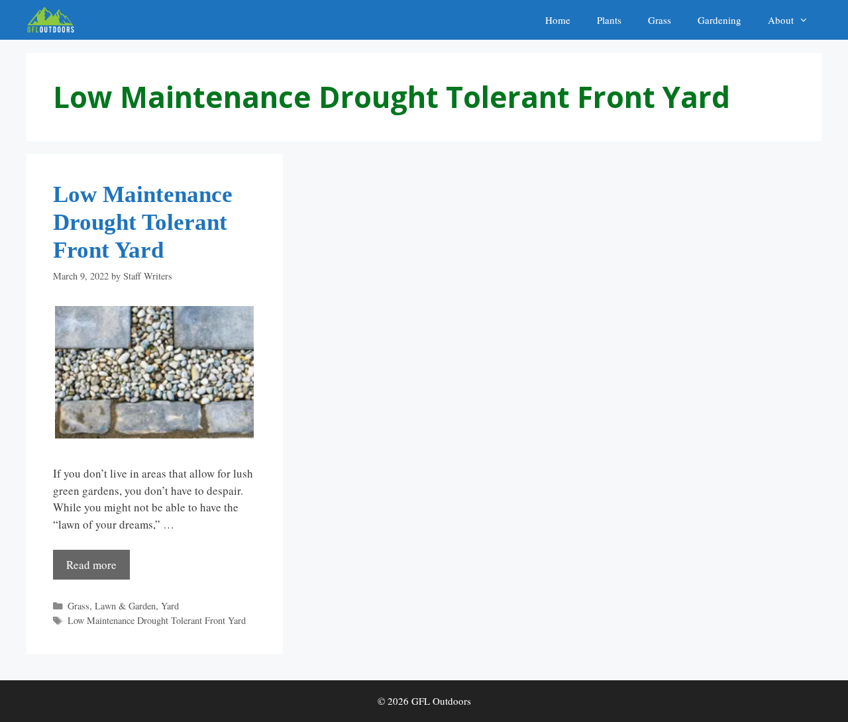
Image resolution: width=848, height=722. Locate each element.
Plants (609, 19)
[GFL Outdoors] (53, 20)
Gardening (719, 19)
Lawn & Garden (125, 605)
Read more (91, 564)
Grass (659, 19)
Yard (170, 605)
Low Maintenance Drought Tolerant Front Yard (143, 222)
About (781, 19)
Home (557, 19)
